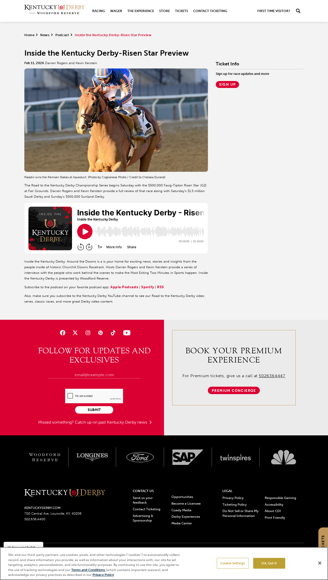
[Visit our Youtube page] (125, 332)
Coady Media (181, 510)
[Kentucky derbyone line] (64, 493)
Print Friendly (275, 517)
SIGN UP (227, 84)
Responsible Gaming (280, 498)
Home (29, 35)
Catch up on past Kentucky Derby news (111, 422)
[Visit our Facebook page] (62, 332)
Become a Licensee (186, 503)
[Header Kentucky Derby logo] (54, 11)
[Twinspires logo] (236, 457)
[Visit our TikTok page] (113, 332)
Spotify (148, 287)
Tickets (181, 11)
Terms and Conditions (88, 570)
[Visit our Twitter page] (75, 332)
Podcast (62, 35)
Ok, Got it (268, 563)
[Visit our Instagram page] (87, 332)
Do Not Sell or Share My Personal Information (240, 513)
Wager (116, 11)
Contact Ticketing (210, 11)
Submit (94, 410)
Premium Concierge (234, 390)
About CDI (273, 511)
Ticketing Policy (234, 504)
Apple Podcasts (124, 287)
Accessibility (274, 504)
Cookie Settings (232, 563)
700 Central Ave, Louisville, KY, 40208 (52, 513)
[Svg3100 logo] (283, 457)
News (44, 35)
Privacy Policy (233, 498)
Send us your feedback (143, 500)
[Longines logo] (92, 457)
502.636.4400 (34, 519)
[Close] (319, 563)
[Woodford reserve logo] (44, 457)
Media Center (181, 523)
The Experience (140, 11)
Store (164, 11)
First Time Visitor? (273, 11)
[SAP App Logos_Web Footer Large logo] (188, 457)
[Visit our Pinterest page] (100, 332)
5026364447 (272, 375)
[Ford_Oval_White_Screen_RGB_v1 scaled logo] (140, 457)
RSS (160, 287)
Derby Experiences (185, 516)
